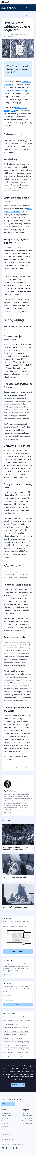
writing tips (20, 1056)
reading (6, 1038)
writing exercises (9, 1052)
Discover (29, 8)
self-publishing (17, 1038)
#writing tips (25, 767)
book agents (8, 1020)
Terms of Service (17, 1144)
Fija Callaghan (21, 34)
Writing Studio (5, 1113)
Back (5, 16)
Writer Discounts (6, 1121)
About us (25, 1113)
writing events (24, 1049)
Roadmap (4, 1123)
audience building (10, 1017)
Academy (4, 1118)
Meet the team (27, 1116)
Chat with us (5, 1134)
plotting (14, 1035)
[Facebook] (17, 1148)
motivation (14, 1031)
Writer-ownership (27, 1123)
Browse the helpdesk (8, 1137)
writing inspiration (23, 1052)
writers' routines (21, 1045)
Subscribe (18, 1005)
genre (6, 1031)
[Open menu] (33, 2)
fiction (25, 1028)
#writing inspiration (15, 767)
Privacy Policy (5, 1144)
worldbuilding (8, 1045)
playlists (7, 1035)
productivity (24, 1035)
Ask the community (7, 1139)
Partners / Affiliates (28, 1121)
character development (12, 1024)
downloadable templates (12, 1028)
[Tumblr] (14, 1148)
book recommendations (23, 1020)
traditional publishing (22, 1042)
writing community (10, 1049)
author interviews (24, 1017)
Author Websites (6, 1116)
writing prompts (9, 1056)
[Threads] (10, 1148)
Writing (10, 36)
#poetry (6, 767)
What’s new (5, 1126)
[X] (6, 1148)
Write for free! (18, 951)
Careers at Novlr (27, 1118)
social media (8, 1042)
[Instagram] (2, 1148)
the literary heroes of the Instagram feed (17, 91)
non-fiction (24, 1031)
